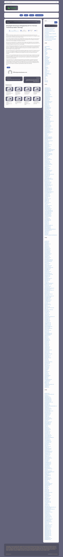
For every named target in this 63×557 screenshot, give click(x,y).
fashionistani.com (47, 175)
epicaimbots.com (47, 172)
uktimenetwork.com (48, 88)
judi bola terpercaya (48, 62)
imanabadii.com (47, 385)
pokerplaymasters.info (48, 400)
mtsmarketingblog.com (48, 334)
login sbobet (11, 550)
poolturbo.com (47, 338)
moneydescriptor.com (48, 441)
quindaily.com (47, 221)
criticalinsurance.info (48, 286)
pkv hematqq (39, 548)
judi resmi (54, 546)
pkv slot (46, 50)
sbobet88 (19, 550)
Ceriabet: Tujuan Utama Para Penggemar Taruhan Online (27, 103)
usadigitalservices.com (48, 299)
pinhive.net (46, 372)
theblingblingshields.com (48, 451)
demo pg (46, 65)
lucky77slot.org (47, 465)
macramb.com (47, 313)
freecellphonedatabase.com (49, 410)
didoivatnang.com (47, 168)
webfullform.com (47, 256)
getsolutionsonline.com (48, 284)
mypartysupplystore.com (48, 101)
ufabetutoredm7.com (48, 534)
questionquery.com (48, 325)
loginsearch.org (47, 363)
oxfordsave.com (47, 430)
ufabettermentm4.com (48, 526)
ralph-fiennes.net (47, 306)
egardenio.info (47, 489)
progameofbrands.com (48, 261)
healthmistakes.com (48, 477)
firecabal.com (47, 177)
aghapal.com (47, 142)
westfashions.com (47, 317)
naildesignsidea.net (48, 151)
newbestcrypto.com (48, 429)
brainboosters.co (47, 97)
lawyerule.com (47, 332)
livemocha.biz (47, 368)
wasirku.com (47, 336)
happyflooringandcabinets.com (49, 471)
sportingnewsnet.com (48, 448)
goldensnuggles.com (48, 422)
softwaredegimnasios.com (49, 211)
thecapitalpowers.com (48, 519)
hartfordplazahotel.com (48, 379)
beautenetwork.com (48, 226)
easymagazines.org (47, 498)
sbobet (7, 550)
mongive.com (47, 282)
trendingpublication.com (48, 524)
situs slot (40, 546)
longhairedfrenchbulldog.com (49, 437)
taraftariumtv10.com (48, 324)
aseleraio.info (47, 487)
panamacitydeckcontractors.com (50, 316)
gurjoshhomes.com (48, 122)
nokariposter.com (47, 287)
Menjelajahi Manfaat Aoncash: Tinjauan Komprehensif (27, 93)
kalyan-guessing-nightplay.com (49, 288)
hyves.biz (46, 370)
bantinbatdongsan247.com (49, 402)
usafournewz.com (47, 92)
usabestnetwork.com (48, 417)
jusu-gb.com (46, 395)
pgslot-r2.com (47, 201)
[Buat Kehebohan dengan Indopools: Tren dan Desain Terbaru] (18, 89)
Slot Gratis (31, 15)
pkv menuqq (30, 548)
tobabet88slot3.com (48, 520)
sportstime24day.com (48, 449)
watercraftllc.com (47, 155)
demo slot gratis (47, 57)
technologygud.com (48, 474)
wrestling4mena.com (48, 296)
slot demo (46, 56)
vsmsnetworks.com (48, 243)
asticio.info (46, 488)
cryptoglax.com (47, 116)
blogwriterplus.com (48, 397)
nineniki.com (47, 277)
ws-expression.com (48, 202)
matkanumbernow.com (48, 265)
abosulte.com (47, 222)
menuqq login (8, 546)
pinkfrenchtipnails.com (48, 452)
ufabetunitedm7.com (48, 531)
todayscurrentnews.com (48, 521)
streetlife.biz (46, 369)
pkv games (21, 548)
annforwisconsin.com (48, 102)
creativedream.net (47, 301)
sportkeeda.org (47, 494)
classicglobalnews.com (48, 230)
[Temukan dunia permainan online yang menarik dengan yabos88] (9, 89)
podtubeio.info (47, 356)
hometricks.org (47, 500)
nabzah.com (46, 281)
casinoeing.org (47, 367)
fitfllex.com (46, 308)
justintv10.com (47, 331)
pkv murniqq (34, 548)
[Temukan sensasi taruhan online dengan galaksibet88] (37, 99)
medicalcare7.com (47, 279)
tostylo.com (46, 426)
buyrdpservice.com (47, 424)
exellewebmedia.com (48, 412)
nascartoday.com (47, 196)
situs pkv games (47, 46)
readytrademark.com (48, 214)
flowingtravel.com (47, 276)
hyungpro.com (47, 447)
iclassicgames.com (47, 431)
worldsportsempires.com (48, 483)
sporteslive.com (47, 450)
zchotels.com (47, 203)
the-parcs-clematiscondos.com (49, 394)
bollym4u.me (47, 374)
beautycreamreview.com (48, 164)
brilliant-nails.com (47, 327)
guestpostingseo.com (48, 398)
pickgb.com (46, 476)
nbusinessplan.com (48, 248)
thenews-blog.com (47, 207)
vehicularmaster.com (48, 94)
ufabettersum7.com (48, 527)
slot (8, 67)
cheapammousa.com (48, 148)
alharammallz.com (47, 158)
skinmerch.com (47, 109)
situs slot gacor (37, 547)
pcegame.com (47, 200)
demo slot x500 (46, 547)
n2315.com (46, 302)
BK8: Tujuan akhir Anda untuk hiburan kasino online (18, 103)
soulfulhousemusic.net (48, 516)
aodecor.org (46, 364)
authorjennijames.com (48, 144)
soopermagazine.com (48, 212)
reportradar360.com (48, 322)
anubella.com (47, 224)
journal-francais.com (48, 330)
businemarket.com (47, 439)
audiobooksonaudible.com (49, 225)
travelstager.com (47, 319)
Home (21, 15)
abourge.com (47, 156)
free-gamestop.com (48, 413)
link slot (46, 54)
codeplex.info (47, 134)
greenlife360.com (47, 249)
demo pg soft (28, 547)
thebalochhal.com (47, 93)
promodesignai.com (48, 219)
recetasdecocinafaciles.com (49, 150)
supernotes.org (47, 482)
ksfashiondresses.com (48, 478)
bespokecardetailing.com (48, 137)
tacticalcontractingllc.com (48, 518)
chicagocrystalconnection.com (49, 384)
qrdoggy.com (47, 473)
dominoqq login (8, 547)
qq (24, 549)
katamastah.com (47, 485)
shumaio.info (47, 359)
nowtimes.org (47, 366)
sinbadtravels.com (47, 414)
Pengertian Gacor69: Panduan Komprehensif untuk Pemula (9, 103)
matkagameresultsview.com (49, 283)
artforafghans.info (47, 340)
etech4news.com (47, 173)
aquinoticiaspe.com (48, 436)
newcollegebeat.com (48, 107)
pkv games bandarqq (48, 73)
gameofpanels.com (48, 289)
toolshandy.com (47, 318)
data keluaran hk (47, 63)
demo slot (46, 59)
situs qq (12, 546)
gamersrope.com (47, 411)
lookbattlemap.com (48, 423)
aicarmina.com (47, 100)
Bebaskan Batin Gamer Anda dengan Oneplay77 (37, 93)
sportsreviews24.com (48, 463)
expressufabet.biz (47, 251)
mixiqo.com (46, 503)
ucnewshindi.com (47, 409)
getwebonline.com (47, 303)
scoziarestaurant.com (48, 216)
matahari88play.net (48, 440)
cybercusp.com (47, 231)
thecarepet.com (47, 396)
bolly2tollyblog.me (47, 375)
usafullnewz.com (47, 87)
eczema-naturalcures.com (49, 140)
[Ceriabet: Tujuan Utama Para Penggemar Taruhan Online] (27, 99)
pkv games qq (47, 60)
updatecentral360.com (48, 484)
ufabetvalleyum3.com (48, 535)
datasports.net (47, 456)
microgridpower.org (48, 502)
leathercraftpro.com (48, 501)
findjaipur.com (47, 103)
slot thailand (50, 546)
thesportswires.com (48, 446)
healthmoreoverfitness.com (49, 267)
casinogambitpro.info (48, 399)
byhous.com (46, 378)
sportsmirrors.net (47, 455)
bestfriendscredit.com (48, 138)
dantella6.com (47, 270)
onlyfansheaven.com (48, 304)
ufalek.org (46, 469)
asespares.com (47, 160)
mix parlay (15, 550)
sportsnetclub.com (47, 428)
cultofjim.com (47, 104)
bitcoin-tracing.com (48, 227)
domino (46, 78)
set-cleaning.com (47, 218)
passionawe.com (47, 506)
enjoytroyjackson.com (48, 171)
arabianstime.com (47, 161)
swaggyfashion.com (48, 323)
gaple (45, 47)
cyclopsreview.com (47, 166)
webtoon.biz (46, 445)
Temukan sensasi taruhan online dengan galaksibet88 (37, 103)
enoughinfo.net (47, 371)
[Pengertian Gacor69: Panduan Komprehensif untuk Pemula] (9, 99)
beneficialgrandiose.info (48, 353)
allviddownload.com (48, 257)
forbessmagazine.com (48, 178)
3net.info (46, 133)
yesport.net (46, 425)
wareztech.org (47, 416)
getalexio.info (47, 491)
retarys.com (46, 420)
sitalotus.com (47, 481)
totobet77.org (47, 523)
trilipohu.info (47, 386)
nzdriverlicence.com (48, 198)
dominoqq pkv (47, 72)
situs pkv (46, 52)
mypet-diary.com (47, 314)
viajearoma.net (47, 145)
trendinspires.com (47, 320)
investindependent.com (48, 189)
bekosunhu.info (47, 352)
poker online (44, 548)
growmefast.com (47, 466)
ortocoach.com (47, 505)
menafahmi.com (47, 194)
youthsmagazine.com (48, 442)
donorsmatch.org (47, 365)
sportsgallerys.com (47, 454)
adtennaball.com (47, 280)
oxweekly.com (47, 315)
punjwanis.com (47, 393)
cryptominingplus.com (48, 435)
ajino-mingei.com (47, 119)
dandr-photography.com (48, 328)
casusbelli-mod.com (48, 125)
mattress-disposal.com (48, 470)
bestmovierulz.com (47, 111)
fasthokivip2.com (47, 433)
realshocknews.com (48, 475)
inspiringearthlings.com (48, 188)
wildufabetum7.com (48, 539)
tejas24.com (46, 337)
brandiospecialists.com (48, 278)
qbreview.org (47, 262)
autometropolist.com (48, 163)
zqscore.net (46, 486)
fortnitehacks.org (47, 362)
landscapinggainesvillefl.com (49, 191)
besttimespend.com (48, 495)
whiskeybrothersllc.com (48, 538)
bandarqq (27, 550)
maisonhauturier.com (48, 192)
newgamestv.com (47, 453)
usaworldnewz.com (48, 89)
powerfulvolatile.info (48, 357)
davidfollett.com (47, 106)
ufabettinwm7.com (47, 528)
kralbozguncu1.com (48, 190)
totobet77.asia (47, 522)
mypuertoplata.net (47, 252)
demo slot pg (47, 61)
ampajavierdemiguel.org (48, 96)
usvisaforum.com (47, 110)
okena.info (46, 135)
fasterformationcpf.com (48, 421)
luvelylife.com (47, 312)
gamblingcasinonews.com (49, 259)
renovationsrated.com (48, 215)
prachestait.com (47, 339)
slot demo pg (47, 58)
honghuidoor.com (47, 275)
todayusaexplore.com (48, 90)
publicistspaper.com (48, 220)
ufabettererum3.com (48, 525)
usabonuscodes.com (48, 209)
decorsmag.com (47, 258)
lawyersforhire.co (47, 438)
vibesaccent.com (47, 95)
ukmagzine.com (47, 415)
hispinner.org (47, 285)
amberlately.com (47, 98)
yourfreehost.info (47, 120)
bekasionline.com (47, 247)
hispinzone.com (47, 272)
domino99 (46, 80)
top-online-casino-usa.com (49, 274)
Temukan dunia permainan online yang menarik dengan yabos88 (9, 93)
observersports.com (48, 434)
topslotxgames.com (48, 268)
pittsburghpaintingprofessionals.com (50, 507)
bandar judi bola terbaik (48, 49)
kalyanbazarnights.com (48, 273)
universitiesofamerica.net (48, 260)
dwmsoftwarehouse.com (48, 170)
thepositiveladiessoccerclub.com (50, 149)
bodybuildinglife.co (48, 472)
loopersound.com (47, 113)
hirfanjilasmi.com (47, 499)
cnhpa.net (46, 480)
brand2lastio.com (47, 298)
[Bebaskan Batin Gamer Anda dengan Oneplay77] (37, 89)
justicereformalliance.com (49, 115)
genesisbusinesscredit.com (49, 309)
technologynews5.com (48, 205)
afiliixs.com (46, 157)
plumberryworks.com (48, 508)
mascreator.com (47, 193)
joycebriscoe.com (47, 99)
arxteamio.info (47, 490)
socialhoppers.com (47, 300)
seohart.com (46, 217)
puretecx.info (47, 343)
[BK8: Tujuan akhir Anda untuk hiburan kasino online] (18, 99)
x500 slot (20, 547)
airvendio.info (47, 341)
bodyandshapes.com (48, 228)
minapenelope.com (48, 114)
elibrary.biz (46, 139)
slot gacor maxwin (12, 548)
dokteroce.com (47, 329)
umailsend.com (47, 419)
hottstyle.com (47, 186)
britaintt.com (47, 232)
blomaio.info (47, 354)
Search (46, 20)
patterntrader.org (47, 479)
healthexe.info (47, 342)
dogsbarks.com (47, 169)
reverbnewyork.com (48, 108)
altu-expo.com (47, 143)
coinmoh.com (47, 165)
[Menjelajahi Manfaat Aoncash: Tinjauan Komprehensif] (27, 89)
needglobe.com (47, 504)
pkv (45, 76)
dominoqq (46, 75)
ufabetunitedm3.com (48, 530)
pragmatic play (45, 546)
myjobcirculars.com (48, 266)
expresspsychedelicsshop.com (49, 174)
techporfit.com (47, 246)
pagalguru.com (47, 199)
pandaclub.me (47, 376)
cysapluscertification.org (48, 361)
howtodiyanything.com (48, 187)
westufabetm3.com (48, 537)
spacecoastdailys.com (48, 213)
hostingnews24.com (48, 185)
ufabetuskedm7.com (48, 532)
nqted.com (46, 197)
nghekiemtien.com (47, 335)
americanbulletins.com (48, 159)
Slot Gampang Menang (39, 15)
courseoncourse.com (48, 401)
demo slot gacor (47, 64)
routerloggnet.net (47, 269)
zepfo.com (46, 204)
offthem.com (47, 244)
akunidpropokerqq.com (48, 136)
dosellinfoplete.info (48, 355)
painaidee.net (47, 443)
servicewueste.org (47, 263)
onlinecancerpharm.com (48, 468)
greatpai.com (47, 152)
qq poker (53, 548)
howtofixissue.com (47, 254)
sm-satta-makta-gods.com (49, 210)
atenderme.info (47, 350)
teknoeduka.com (47, 206)
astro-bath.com (47, 141)
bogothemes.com (47, 118)
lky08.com (46, 305)
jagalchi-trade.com (47, 112)
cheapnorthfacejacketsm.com (49, 121)
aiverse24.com (47, 223)
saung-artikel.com (47, 432)
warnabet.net (47, 373)
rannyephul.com (47, 321)
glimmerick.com (47, 105)
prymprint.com (47, 493)
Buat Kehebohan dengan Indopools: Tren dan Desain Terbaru (17, 93)
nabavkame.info (47, 381)
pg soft (18, 547)
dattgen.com (46, 167)
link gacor (46, 53)
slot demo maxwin (47, 48)
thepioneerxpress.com (48, 253)
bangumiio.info (47, 351)
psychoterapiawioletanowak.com (50, 509)
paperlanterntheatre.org (48, 153)
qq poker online (16, 546)
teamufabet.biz (47, 255)
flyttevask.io (46, 377)
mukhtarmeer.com (47, 195)
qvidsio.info (46, 358)
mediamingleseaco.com (48, 333)
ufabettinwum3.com (48, 529)
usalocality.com (47, 91)
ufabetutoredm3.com (48, 533)
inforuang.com (47, 310)
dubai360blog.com (47, 464)
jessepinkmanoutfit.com (48, 418)
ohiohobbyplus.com (48, 117)
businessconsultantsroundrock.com (50, 229)
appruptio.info (47, 387)
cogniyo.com (47, 497)
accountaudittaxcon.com (48, 492)
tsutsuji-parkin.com (48, 146)
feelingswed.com (47, 176)
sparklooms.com (47, 517)
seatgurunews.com (47, 132)
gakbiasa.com (47, 382)
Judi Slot (26, 15)
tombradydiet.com (47, 123)
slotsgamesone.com (48, 271)
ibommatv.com (47, 245)
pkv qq (27, 546)
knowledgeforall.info (48, 297)
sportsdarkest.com (47, 444)
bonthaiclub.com (47, 124)
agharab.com (47, 147)
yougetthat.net (47, 427)
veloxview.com (47, 536)
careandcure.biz (47, 496)
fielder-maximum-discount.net (49, 307)
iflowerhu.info (47, 383)
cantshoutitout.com (48, 250)
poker (45, 51)
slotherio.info (47, 360)
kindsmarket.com (47, 311)
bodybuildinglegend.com (48, 326)
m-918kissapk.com (47, 380)
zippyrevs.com (47, 264)
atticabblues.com (47, 162)
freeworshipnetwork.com (48, 154)
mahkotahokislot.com (48, 467)
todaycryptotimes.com (48, 208)
